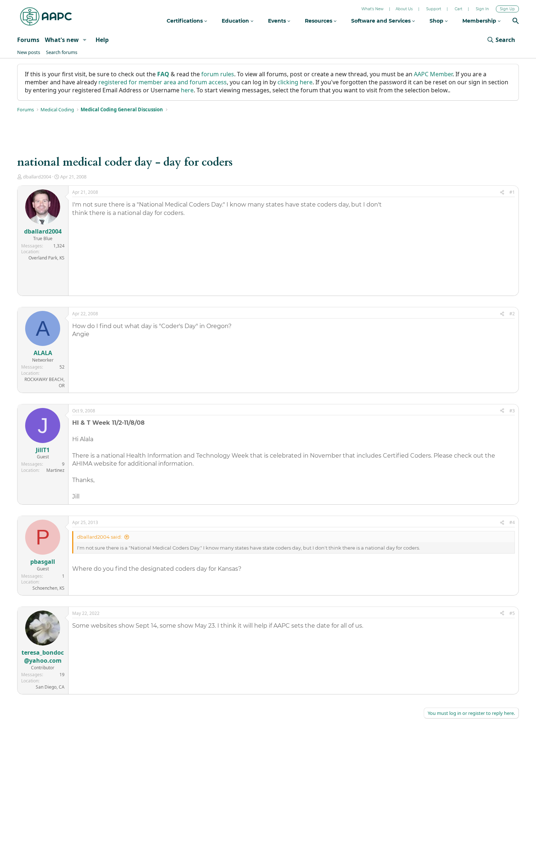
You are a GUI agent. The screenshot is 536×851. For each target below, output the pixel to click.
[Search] (515, 22)
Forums (28, 40)
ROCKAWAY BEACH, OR (44, 382)
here (187, 90)
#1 (512, 192)
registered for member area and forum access (162, 82)
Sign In (482, 9)
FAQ (163, 74)
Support (433, 9)
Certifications (185, 21)
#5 (512, 613)
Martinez (55, 470)
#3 (512, 411)
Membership (480, 21)
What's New (372, 9)
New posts (28, 52)
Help (102, 40)
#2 (512, 314)
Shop (437, 21)
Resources (319, 21)
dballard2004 (37, 176)
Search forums (61, 52)
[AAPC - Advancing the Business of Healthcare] (46, 16)
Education (236, 21)
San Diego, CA (50, 687)
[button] (84, 40)
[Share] (502, 192)
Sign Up (507, 9)
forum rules (217, 74)
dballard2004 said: (99, 537)
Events (277, 21)
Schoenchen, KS (48, 588)
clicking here (294, 82)
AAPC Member (433, 74)
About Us (404, 9)
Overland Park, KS (46, 258)
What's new (62, 40)
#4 (512, 522)
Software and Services (381, 21)
